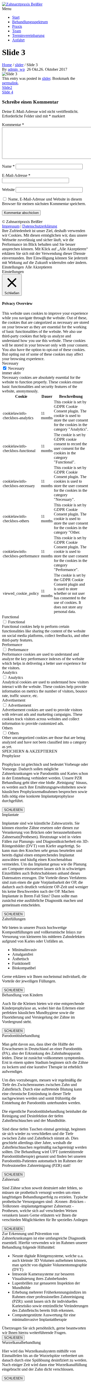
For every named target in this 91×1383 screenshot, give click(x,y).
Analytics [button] (9, 672)
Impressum (10, 226)
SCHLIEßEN (13, 810)
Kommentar (13, 124)
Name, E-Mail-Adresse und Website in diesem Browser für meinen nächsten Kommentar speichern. (44, 201)
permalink (10, 83)
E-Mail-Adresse (16, 175)
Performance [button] (12, 645)
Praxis (17, 26)
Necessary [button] (10, 363)
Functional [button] (10, 617)
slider (19, 65)
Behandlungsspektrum (30, 22)
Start (15, 17)
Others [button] (7, 728)
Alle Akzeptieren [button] (38, 267)
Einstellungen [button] (13, 267)
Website (8, 189)
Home (7, 65)
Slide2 (7, 87)
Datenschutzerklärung (39, 226)
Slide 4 (7, 92)
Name (8, 166)
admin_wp (16, 69)
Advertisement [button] (13, 700)
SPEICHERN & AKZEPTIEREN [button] (29, 751)
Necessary (16, 368)
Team (16, 31)
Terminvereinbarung (28, 35)
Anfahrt (18, 40)
